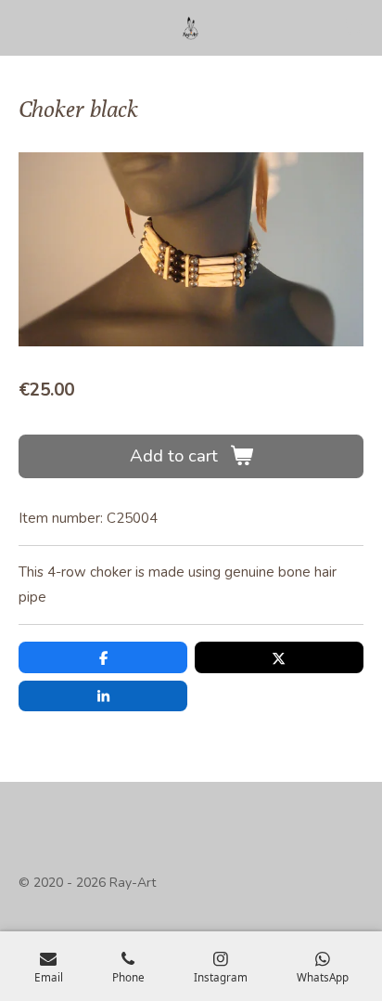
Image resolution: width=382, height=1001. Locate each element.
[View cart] (352, 27)
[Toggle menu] (29, 27)
